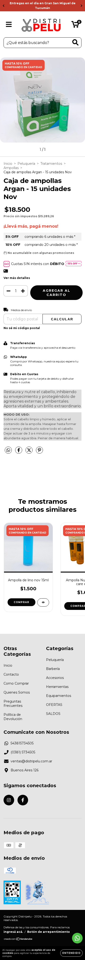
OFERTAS (54, 705)
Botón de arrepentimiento (48, 932)
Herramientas (57, 687)
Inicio (8, 163)
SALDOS (53, 714)
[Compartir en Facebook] (19, 452)
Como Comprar (16, 683)
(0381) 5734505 (23, 752)
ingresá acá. (13, 932)
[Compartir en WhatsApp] (8, 450)
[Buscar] (75, 42)
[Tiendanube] (18, 939)
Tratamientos (51, 163)
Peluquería (26, 163)
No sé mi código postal (22, 328)
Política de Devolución (13, 716)
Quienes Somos (17, 692)
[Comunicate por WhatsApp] (77, 938)
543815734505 (22, 743)
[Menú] (9, 24)
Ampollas (11, 168)
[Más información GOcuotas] (73, 264)
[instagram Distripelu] (9, 800)
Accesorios (55, 678)
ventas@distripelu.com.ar (31, 761)
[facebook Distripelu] (22, 800)
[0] (75, 25)
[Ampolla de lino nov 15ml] (43, 602)
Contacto (11, 674)
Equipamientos (58, 696)
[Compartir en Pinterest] (39, 452)
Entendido (71, 953)
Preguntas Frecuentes (13, 703)
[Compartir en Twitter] (30, 452)
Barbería (53, 669)
